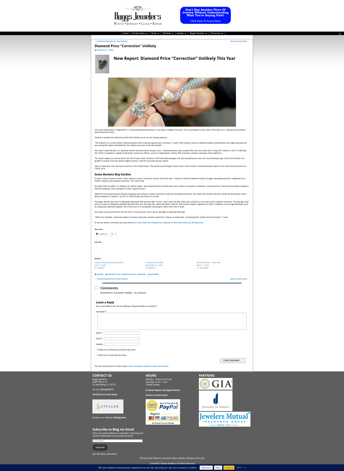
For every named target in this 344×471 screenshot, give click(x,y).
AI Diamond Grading (154, 262)
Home (126, 33)
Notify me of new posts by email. (112, 355)
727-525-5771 (107, 389)
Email (99, 339)
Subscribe (100, 447)
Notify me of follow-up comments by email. (117, 350)
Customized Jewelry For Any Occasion (111, 41)
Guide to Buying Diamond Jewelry (109, 262)
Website (99, 344)
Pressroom (215, 33)
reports (159, 202)
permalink (154, 274)
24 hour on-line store (156, 395)
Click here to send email (104, 394)
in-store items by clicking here (148, 223)
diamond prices (129, 274)
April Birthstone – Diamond (208, 262)
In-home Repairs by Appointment (163, 390)
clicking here (119, 417)
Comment (101, 312)
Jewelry (180, 33)
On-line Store (138, 33)
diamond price (114, 274)
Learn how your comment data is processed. (148, 366)
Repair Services (197, 33)
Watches (167, 33)
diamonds (141, 274)
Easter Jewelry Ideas (239, 41)
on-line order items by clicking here (187, 223)
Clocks (154, 33)
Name (99, 333)
